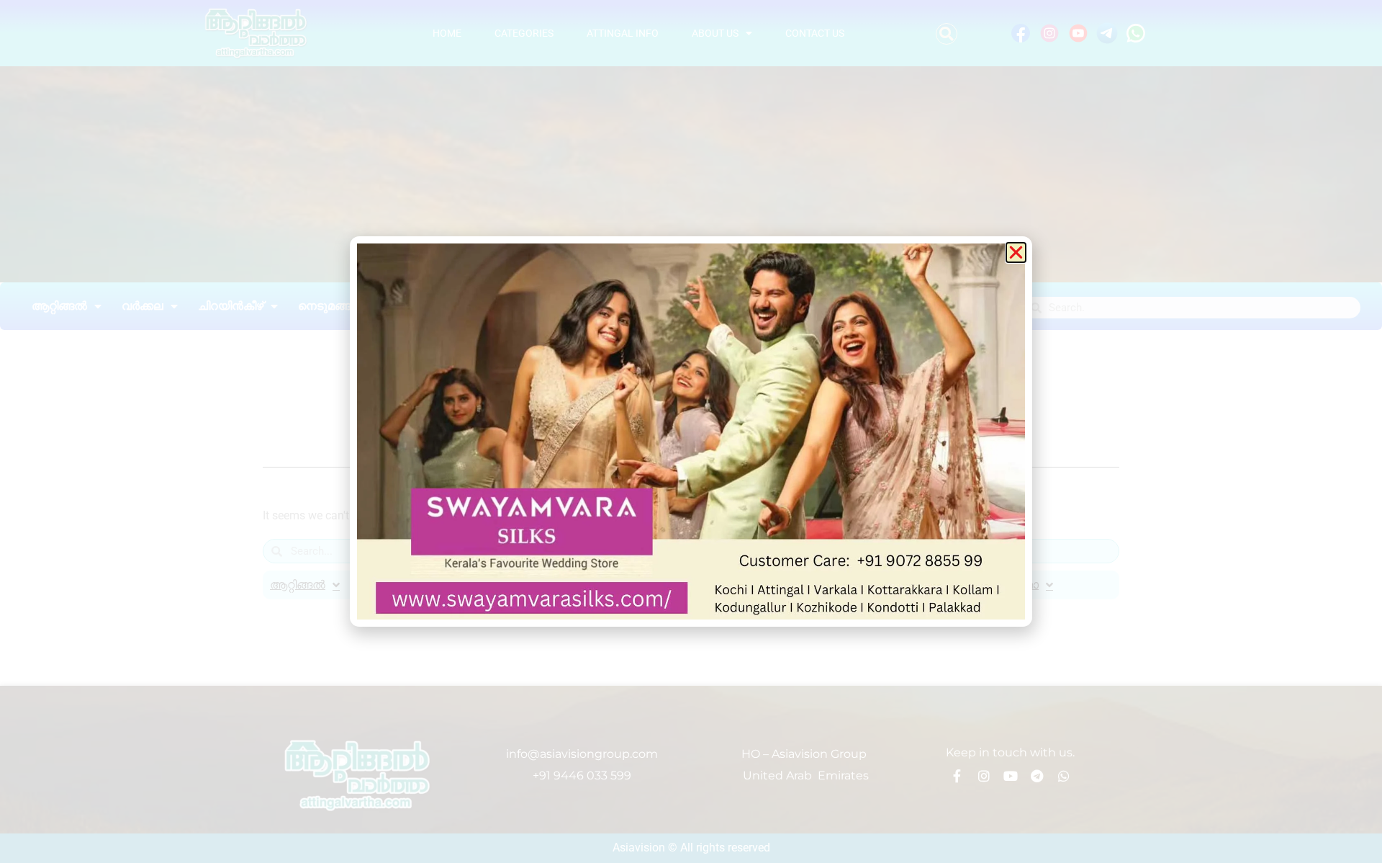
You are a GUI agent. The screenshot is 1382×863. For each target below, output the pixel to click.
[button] (1016, 252)
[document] (691, 431)
